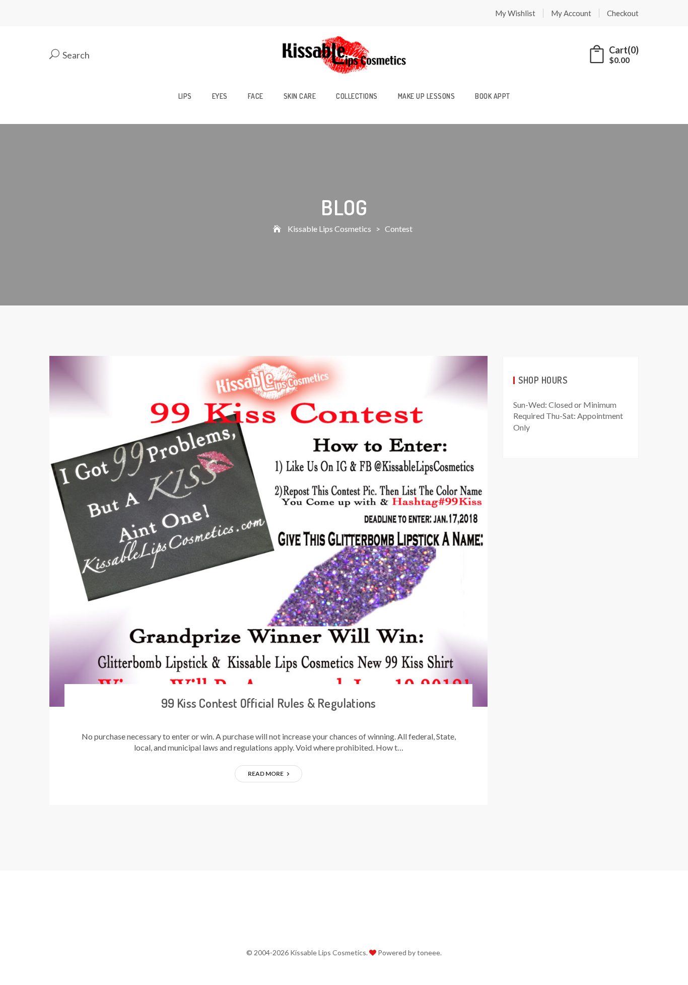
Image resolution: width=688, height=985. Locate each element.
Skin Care (300, 96)
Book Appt (492, 96)
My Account (571, 13)
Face (255, 96)
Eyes (220, 96)
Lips (185, 96)
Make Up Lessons (426, 96)
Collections (357, 96)
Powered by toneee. (410, 952)
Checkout (623, 13)
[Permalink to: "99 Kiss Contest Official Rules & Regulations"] (268, 530)
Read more (266, 773)
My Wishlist (515, 13)
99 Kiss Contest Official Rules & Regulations (268, 703)
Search (75, 55)
